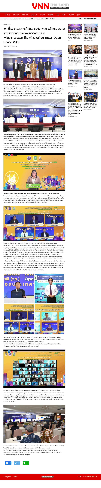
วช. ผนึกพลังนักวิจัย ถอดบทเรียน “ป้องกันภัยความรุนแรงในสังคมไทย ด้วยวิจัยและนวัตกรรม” (75, 82)
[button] (95, 15)
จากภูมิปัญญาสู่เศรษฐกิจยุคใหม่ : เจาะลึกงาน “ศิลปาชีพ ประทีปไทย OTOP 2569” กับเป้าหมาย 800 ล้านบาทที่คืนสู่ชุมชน (90, 105)
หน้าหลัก (5, 24)
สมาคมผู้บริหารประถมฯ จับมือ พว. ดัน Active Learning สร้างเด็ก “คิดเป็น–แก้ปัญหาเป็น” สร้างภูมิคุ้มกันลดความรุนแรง (74, 37)
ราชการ (9, 24)
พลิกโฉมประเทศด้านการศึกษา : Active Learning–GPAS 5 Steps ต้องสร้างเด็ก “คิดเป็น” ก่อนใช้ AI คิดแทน (90, 37)
